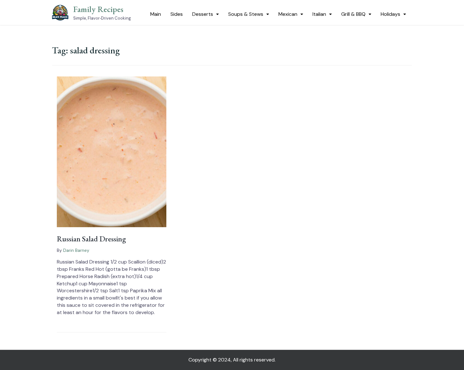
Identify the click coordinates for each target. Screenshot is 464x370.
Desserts (202, 14)
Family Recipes (98, 9)
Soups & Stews (245, 14)
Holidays (390, 14)
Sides (176, 14)
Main (155, 14)
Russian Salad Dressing (91, 239)
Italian (319, 14)
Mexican (287, 14)
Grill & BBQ (353, 14)
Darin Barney (76, 250)
